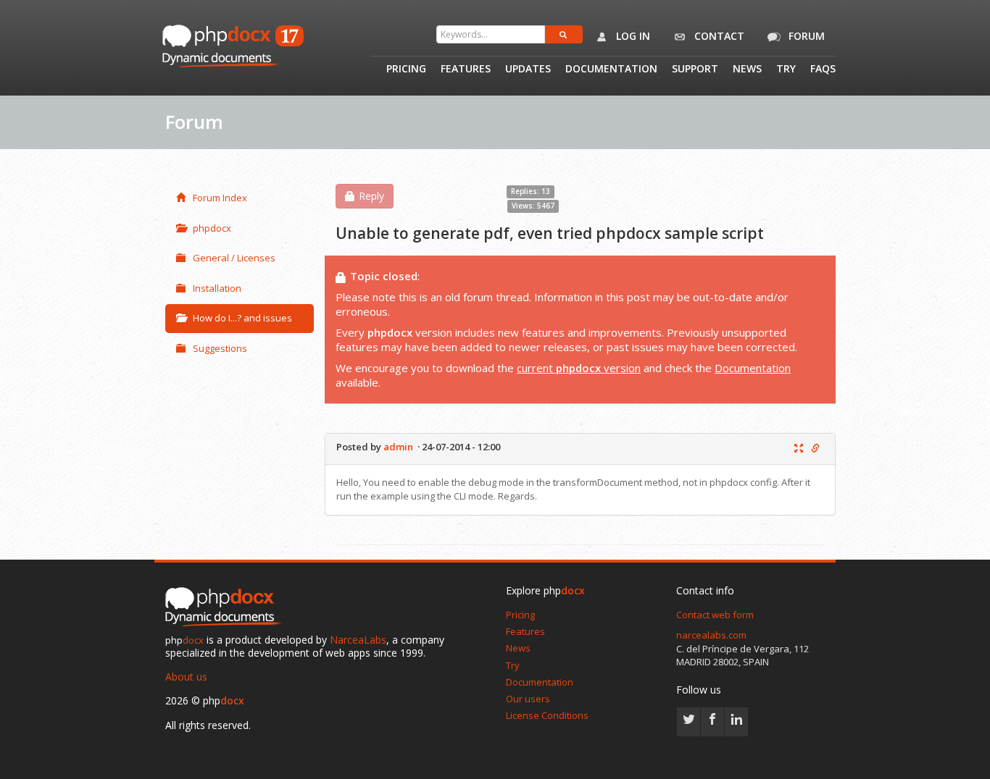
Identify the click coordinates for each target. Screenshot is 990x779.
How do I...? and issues (242, 317)
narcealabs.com (711, 634)
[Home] (226, 607)
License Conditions (547, 715)
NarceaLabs (358, 640)
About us (186, 676)
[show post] (798, 449)
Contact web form (715, 614)
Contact (717, 36)
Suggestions (220, 348)
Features (466, 69)
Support (695, 69)
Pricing (406, 69)
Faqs (823, 69)
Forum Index (220, 197)
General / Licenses (234, 257)
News (747, 69)
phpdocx (212, 228)
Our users (528, 698)
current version (579, 368)
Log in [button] (631, 36)
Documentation (611, 69)
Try (786, 69)
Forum (805, 36)
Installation (217, 288)
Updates (528, 69)
